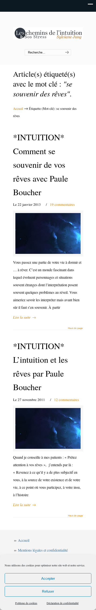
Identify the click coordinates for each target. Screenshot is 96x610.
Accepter (48, 578)
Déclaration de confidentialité (63, 603)
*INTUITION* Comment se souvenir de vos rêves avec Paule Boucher (40, 164)
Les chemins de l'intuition (48, 30)
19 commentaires (62, 204)
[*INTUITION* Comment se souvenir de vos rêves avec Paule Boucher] (48, 233)
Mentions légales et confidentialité (43, 550)
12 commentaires (66, 399)
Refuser (48, 591)
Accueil (18, 108)
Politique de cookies (26, 603)
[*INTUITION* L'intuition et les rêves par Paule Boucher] (48, 428)
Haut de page (75, 328)
